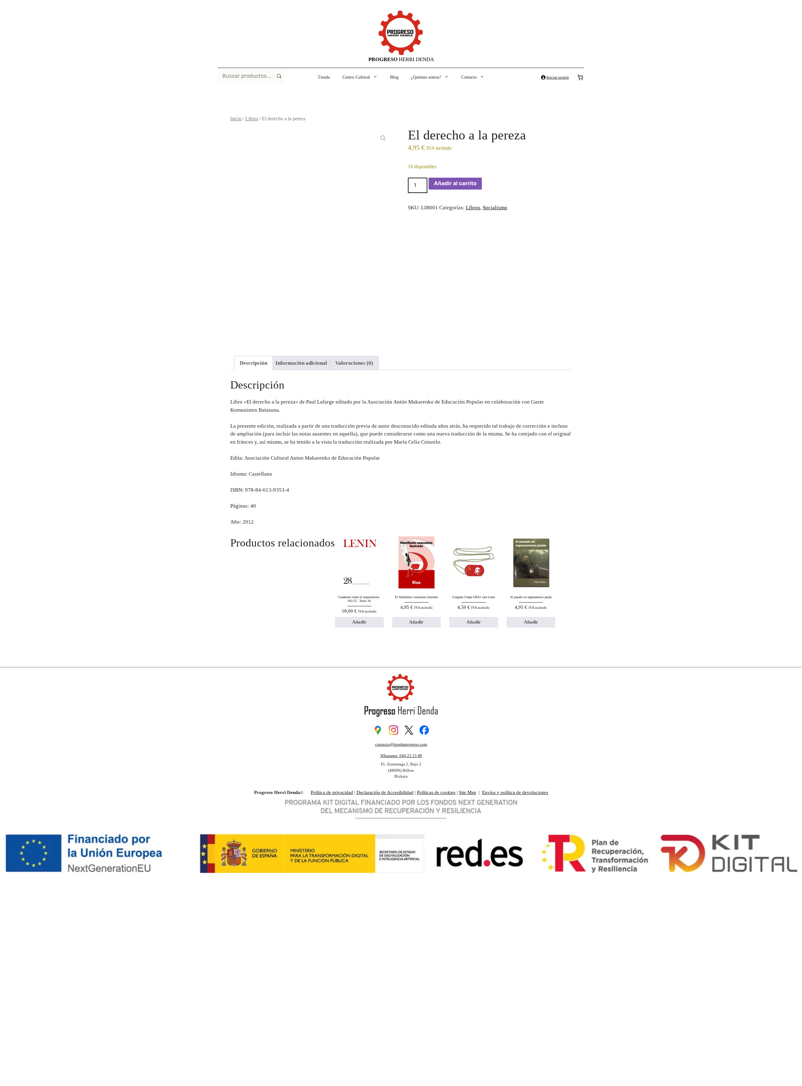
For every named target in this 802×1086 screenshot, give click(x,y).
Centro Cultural (356, 77)
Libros (251, 118)
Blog (394, 77)
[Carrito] (580, 77)
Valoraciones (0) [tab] (354, 363)
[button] (383, 138)
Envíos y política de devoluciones (515, 792)
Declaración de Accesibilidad (385, 792)
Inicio (236, 118)
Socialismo (495, 208)
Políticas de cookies (436, 792)
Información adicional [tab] (301, 363)
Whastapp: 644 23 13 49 (401, 755)
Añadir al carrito (455, 183)
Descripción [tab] (253, 363)
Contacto (469, 77)
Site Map (467, 792)
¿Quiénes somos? (426, 77)
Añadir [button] (359, 621)
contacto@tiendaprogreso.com (401, 744)
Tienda (324, 77)
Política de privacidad (332, 792)
